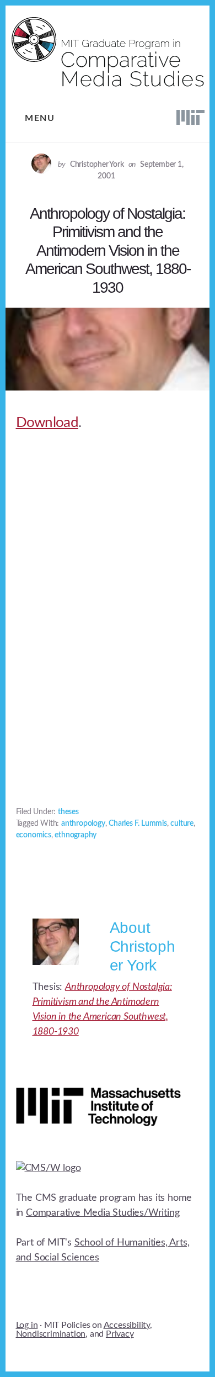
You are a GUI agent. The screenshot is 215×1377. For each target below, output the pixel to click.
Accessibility (127, 1325)
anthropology (83, 823)
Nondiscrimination (51, 1333)
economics (33, 835)
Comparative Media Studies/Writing (102, 1213)
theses (68, 812)
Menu (40, 118)
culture (182, 823)
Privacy (120, 1333)
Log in (27, 1325)
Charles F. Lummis (138, 823)
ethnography (75, 835)
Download (47, 422)
